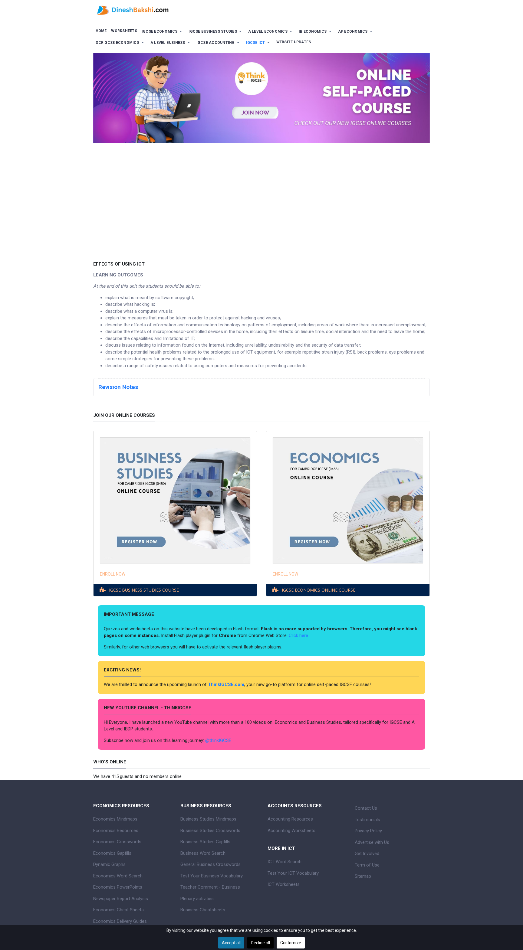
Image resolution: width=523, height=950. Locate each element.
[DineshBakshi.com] (261, 9)
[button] (162, 31)
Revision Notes (118, 387)
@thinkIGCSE (218, 740)
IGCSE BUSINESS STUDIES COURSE (144, 590)
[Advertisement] (261, 197)
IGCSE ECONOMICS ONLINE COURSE (318, 590)
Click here (299, 635)
